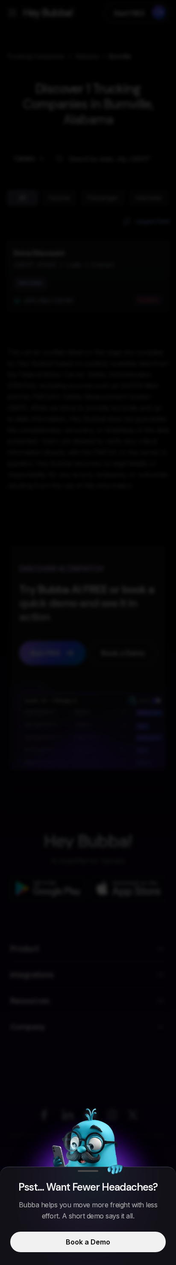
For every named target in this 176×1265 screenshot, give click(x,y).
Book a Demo (88, 1242)
